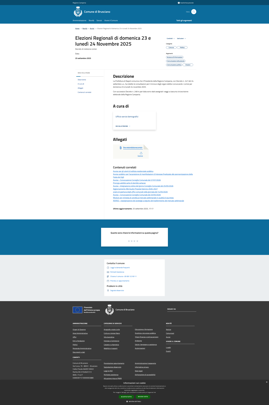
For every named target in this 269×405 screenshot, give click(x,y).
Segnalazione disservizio (112, 367)
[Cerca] (193, 11)
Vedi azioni (180, 38)
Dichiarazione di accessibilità (145, 374)
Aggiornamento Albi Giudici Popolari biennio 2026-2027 (135, 188)
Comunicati (170, 333)
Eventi (168, 351)
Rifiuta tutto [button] (143, 397)
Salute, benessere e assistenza (146, 344)
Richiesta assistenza (111, 374)
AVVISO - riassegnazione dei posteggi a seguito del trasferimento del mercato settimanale (148, 200)
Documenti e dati (79, 352)
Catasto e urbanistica (111, 344)
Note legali (139, 371)
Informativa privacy (142, 367)
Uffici (74, 337)
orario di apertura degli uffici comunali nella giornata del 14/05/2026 (140, 191)
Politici (75, 344)
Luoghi (168, 347)
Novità (84, 28)
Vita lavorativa (109, 337)
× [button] (266, 382)
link (155, 392)
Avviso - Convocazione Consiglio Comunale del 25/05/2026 (137, 194)
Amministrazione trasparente (145, 363)
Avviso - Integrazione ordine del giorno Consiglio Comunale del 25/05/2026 (143, 186)
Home (77, 28)
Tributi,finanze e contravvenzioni (146, 337)
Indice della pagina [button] (84, 73)
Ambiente (138, 340)
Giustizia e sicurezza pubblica (145, 333)
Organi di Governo (79, 329)
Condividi (170, 38)
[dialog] (134, 392)
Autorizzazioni (140, 348)
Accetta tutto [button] (126, 397)
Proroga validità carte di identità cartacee (129, 183)
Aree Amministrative (80, 333)
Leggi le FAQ (108, 371)
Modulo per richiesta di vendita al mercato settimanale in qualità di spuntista (143, 197)
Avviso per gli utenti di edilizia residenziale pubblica (133, 171)
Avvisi (92, 28)
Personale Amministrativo (82, 348)
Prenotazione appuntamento (114, 363)
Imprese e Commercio (111, 341)
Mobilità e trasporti (110, 348)
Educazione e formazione (144, 329)
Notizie (168, 329)
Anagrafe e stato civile (112, 329)
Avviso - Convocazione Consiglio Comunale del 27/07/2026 (137, 180)
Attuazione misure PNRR (113, 378)
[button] (134, 401)
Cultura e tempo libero (112, 333)
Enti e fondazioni (79, 341)
